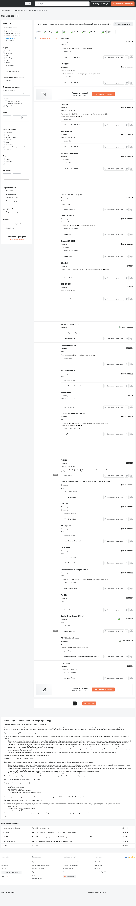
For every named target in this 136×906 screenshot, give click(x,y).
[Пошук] (37, 3)
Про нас (4, 862)
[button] (127, 57)
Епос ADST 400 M (68, 241)
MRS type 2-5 (66, 526)
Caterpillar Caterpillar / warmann (73, 413)
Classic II (64, 263)
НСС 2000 (65, 38)
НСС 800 (64, 104)
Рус (7, 876)
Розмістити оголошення (103, 94)
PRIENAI (64, 504)
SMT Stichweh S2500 (69, 370)
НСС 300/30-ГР (66, 131)
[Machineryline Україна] (11, 3)
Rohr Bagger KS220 (68, 345)
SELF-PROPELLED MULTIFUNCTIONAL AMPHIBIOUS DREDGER (86, 482)
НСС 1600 (65, 64)
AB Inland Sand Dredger (70, 324)
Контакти (4, 868)
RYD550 (64, 460)
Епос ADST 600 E (67, 216)
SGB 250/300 (66, 284)
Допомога (4, 865)
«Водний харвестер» (69, 153)
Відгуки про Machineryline (40, 872)
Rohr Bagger (66, 392)
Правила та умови (38, 862)
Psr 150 (64, 595)
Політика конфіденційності (40, 865)
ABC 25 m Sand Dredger (70, 638)
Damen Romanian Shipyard (71, 195)
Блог (33, 875)
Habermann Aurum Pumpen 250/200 (74, 570)
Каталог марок (37, 878)
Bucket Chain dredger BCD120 (72, 616)
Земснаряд (65, 548)
